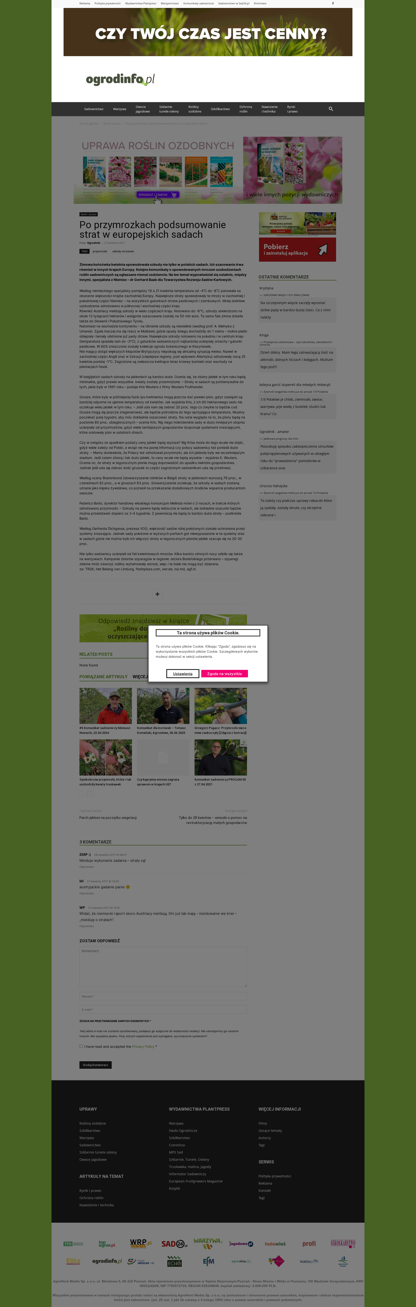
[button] (331, 109)
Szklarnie (169, 109)
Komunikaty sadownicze (198, 3)
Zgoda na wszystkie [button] (224, 673)
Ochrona (246, 109)
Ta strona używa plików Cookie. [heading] (208, 632)
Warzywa (119, 109)
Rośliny (194, 109)
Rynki (292, 109)
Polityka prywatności (108, 3)
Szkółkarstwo (220, 109)
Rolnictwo (260, 3)
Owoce (143, 109)
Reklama (84, 3)
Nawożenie (270, 109)
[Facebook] (333, 3)
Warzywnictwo (170, 3)
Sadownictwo (94, 109)
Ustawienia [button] (183, 673)
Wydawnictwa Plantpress (140, 3)
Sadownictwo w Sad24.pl (233, 3)
